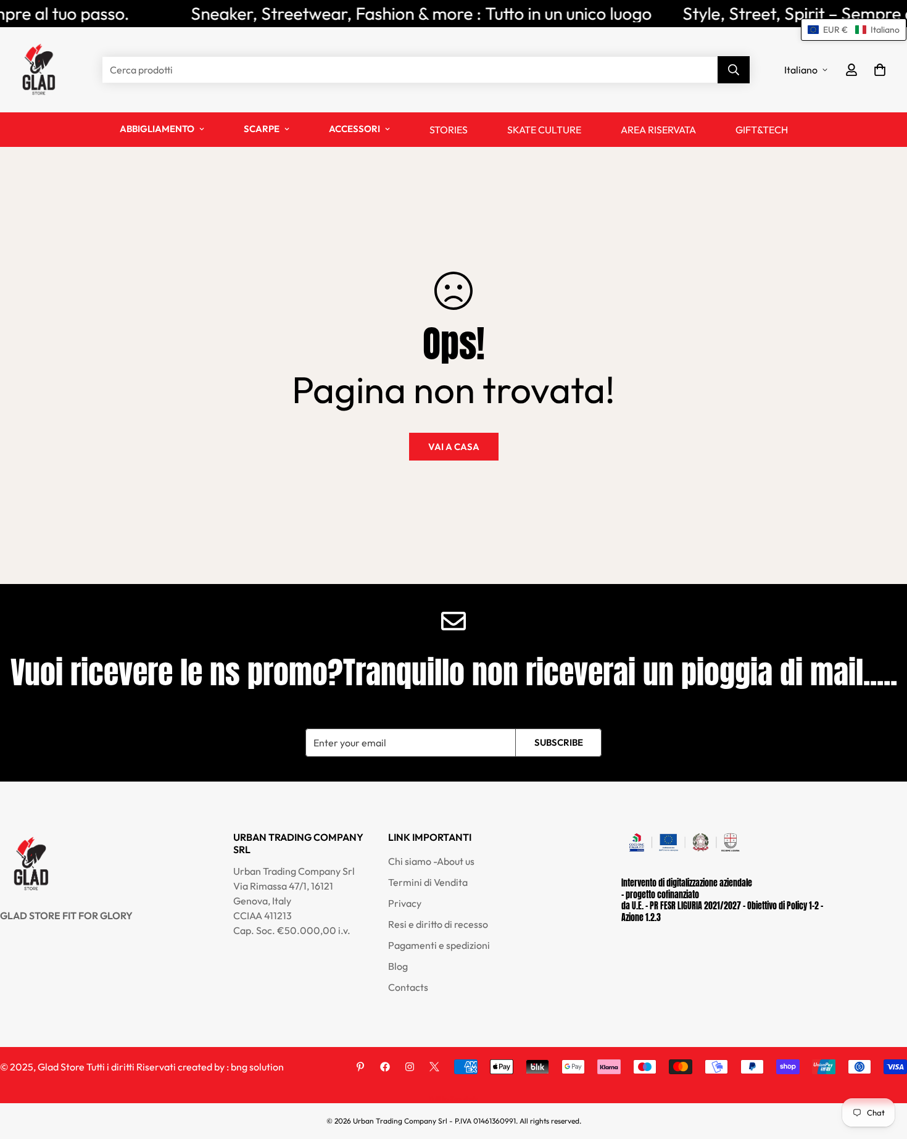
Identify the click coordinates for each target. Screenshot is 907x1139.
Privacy (404, 903)
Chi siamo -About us (431, 861)
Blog (398, 966)
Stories (448, 129)
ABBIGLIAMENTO (157, 129)
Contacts (408, 987)
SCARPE (262, 129)
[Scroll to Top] (883, 1072)
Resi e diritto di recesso (438, 924)
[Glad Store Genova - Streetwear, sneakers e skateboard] (38, 69)
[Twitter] (434, 1067)
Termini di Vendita (428, 882)
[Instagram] (410, 1067)
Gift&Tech (761, 129)
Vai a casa (453, 447)
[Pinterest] (360, 1067)
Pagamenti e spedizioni (439, 945)
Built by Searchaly (453, 1099)
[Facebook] (385, 1067)
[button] (880, 70)
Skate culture (544, 129)
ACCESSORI (354, 129)
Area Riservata (658, 129)
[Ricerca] (734, 69)
